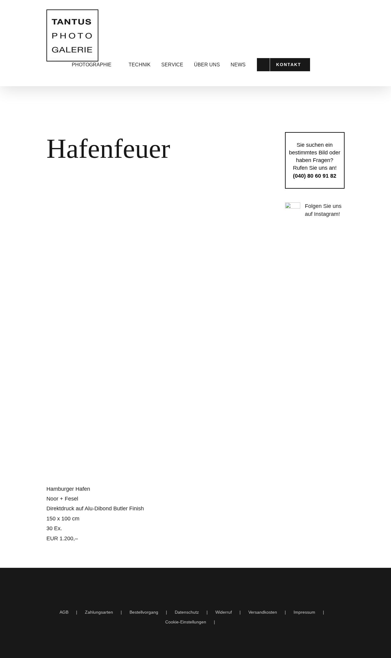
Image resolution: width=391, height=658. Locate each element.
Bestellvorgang (144, 612)
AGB (64, 612)
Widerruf (223, 612)
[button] (337, 64)
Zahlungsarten (99, 612)
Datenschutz (187, 612)
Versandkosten (262, 612)
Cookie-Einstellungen (185, 621)
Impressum (304, 612)
